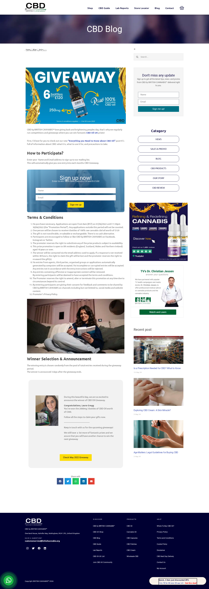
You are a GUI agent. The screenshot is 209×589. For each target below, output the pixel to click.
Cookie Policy (162, 544)
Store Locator (141, 8)
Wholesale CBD (132, 556)
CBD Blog (96, 538)
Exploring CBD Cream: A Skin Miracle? (152, 410)
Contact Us (161, 562)
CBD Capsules (132, 538)
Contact (169, 8)
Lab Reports (122, 8)
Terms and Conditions (165, 538)
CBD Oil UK (92, 133)
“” (91, 141)
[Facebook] (39, 548)
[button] (60, 481)
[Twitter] (33, 548)
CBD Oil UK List (98, 556)
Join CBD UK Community (102, 562)
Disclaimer (161, 550)
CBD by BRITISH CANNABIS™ (104, 526)
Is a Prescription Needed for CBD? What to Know (157, 368)
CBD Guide (104, 8)
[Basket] (182, 8)
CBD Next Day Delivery (165, 556)
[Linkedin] (44, 548)
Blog (157, 8)
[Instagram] (27, 548)
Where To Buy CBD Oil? (165, 526)
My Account (161, 568)
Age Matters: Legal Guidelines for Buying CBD (156, 452)
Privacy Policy (162, 532)
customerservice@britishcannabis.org (42, 541)
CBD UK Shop (98, 532)
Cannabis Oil (131, 532)
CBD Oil (129, 526)
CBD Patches (132, 544)
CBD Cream (131, 550)
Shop (90, 8)
